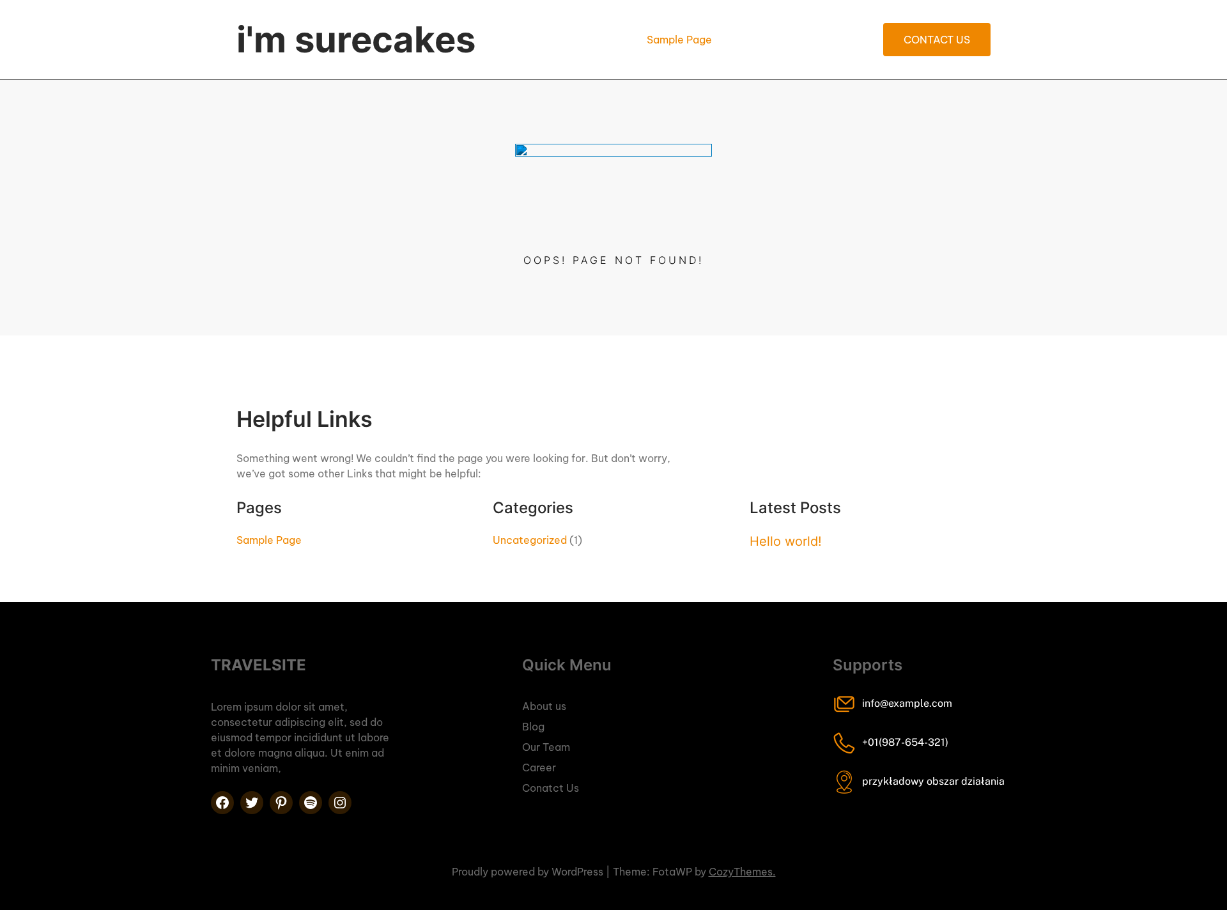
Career (539, 767)
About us (544, 706)
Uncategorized (530, 540)
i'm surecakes (355, 39)
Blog (533, 726)
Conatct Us (550, 788)
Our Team (546, 747)
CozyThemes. (742, 871)
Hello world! (786, 541)
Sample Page (679, 39)
